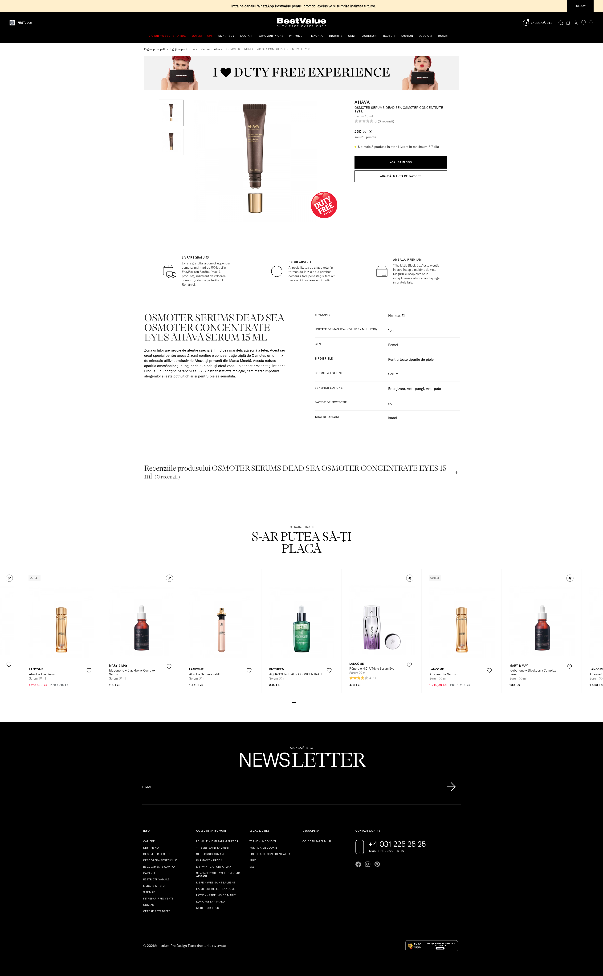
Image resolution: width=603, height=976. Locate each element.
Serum (205, 49)
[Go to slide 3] (301, 702)
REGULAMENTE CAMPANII (160, 866)
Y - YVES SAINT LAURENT (212, 847)
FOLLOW (580, 6)
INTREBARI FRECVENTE (158, 898)
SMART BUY (226, 35)
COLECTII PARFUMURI (316, 841)
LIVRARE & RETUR (155, 885)
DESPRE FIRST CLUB (156, 854)
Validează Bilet (542, 22)
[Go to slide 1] (294, 702)
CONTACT (149, 905)
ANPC (253, 860)
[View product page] (61, 622)
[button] (171, 113)
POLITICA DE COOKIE (263, 847)
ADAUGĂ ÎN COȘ (401, 162)
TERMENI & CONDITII (263, 841)
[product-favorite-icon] (8, 665)
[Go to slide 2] (298, 702)
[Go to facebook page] (358, 864)
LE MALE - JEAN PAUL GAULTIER (217, 841)
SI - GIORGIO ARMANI (210, 854)
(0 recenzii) (386, 121)
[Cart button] (591, 22)
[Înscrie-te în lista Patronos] (451, 787)
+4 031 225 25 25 (397, 844)
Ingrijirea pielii (178, 49)
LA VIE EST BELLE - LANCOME (216, 889)
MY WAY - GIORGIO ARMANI (214, 866)
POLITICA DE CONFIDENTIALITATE (271, 854)
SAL (251, 866)
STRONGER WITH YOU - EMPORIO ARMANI (218, 874)
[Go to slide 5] (309, 702)
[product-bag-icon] (8, 676)
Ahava (218, 49)
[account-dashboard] (576, 22)
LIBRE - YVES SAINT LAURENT (215, 882)
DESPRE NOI (151, 847)
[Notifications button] (568, 22)
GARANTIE (150, 873)
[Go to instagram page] (368, 864)
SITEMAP (149, 892)
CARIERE (149, 841)
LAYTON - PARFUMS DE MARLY (216, 895)
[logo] (301, 22)
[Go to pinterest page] (377, 864)
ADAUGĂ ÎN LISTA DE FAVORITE (401, 176)
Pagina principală (154, 49)
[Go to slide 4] (305, 702)
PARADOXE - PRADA (209, 860)
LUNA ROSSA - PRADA (210, 901)
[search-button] (560, 22)
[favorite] (583, 22)
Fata (194, 49)
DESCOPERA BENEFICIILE (160, 860)
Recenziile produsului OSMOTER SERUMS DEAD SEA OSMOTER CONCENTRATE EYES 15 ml (295, 472)
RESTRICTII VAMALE (156, 879)
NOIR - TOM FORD (207, 908)
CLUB (25, 22)
